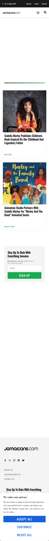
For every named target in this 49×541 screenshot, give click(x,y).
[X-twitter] (10, 460)
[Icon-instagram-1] (14, 460)
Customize (24, 527)
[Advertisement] (24, 51)
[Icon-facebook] (5, 460)
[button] (38, 12)
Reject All (24, 535)
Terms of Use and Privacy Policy (21, 262)
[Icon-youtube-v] (23, 460)
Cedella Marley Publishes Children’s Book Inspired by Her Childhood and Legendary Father (24, 139)
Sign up (24, 275)
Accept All (24, 519)
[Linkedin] (19, 460)
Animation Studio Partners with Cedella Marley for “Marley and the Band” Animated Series (23, 211)
